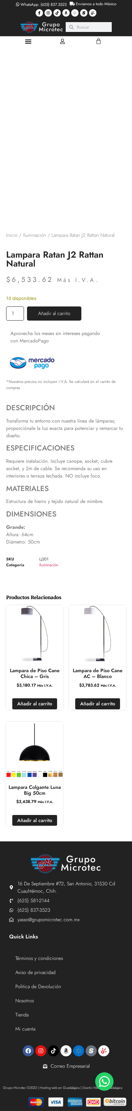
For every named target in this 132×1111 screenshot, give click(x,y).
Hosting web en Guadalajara (60, 1087)
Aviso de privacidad (35, 972)
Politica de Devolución (38, 986)
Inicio (11, 235)
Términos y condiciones (39, 958)
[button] (28, 41)
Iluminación (34, 235)
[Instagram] (48, 13)
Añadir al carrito (54, 313)
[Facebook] (28, 1050)
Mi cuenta (25, 1028)
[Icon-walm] (75, 13)
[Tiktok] (57, 13)
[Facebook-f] (39, 13)
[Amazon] (66, 13)
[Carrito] (98, 41)
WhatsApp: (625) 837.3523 (43, 4)
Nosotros (24, 1000)
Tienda (22, 1014)
